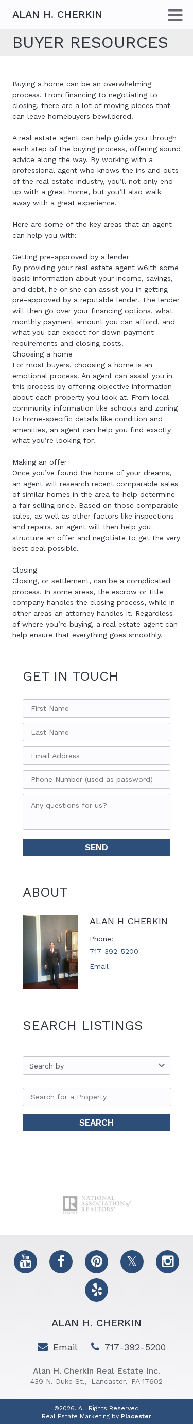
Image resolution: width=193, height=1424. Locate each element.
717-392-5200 (114, 951)
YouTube (25, 1261)
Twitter (132, 1261)
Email (99, 966)
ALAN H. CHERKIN (96, 1322)
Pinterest (96, 1261)
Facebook (61, 1261)
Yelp (96, 1290)
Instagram (167, 1261)
